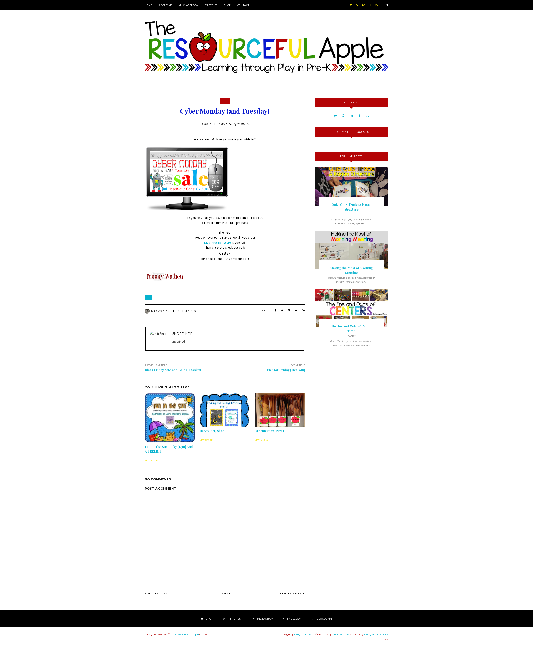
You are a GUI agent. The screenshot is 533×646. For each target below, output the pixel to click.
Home (148, 5)
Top (384, 639)
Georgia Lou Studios (376, 634)
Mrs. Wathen (160, 311)
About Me (165, 5)
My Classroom (189, 5)
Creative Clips (340, 634)
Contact (243, 5)
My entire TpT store (217, 242)
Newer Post (291, 593)
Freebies (211, 5)
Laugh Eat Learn (304, 634)
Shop (227, 5)
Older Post (159, 593)
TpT (225, 100)
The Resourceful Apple (185, 634)
